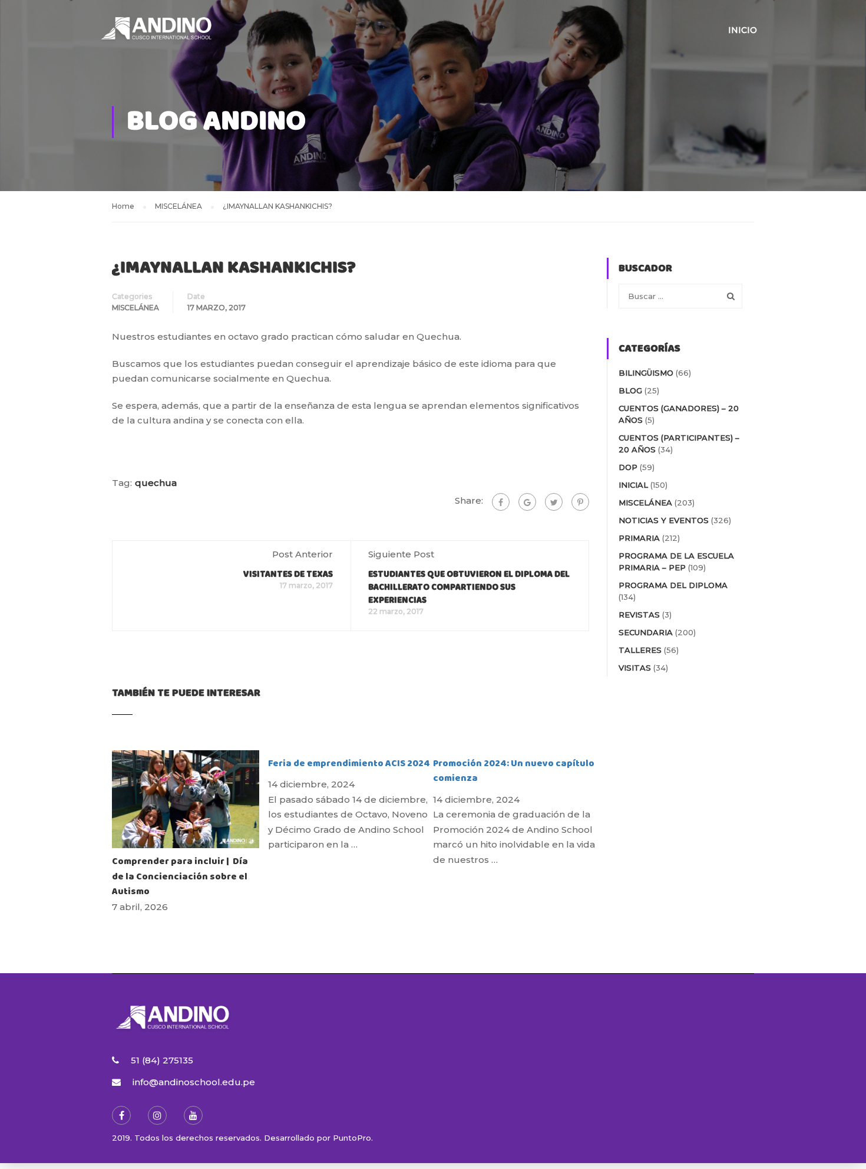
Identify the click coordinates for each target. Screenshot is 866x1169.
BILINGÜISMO (646, 372)
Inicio (742, 30)
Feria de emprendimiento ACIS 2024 (349, 763)
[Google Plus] (527, 502)
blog (630, 390)
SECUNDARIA (646, 632)
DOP (628, 467)
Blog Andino (216, 122)
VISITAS (635, 667)
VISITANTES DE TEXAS (288, 574)
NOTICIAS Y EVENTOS (664, 520)
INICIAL (633, 485)
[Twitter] (554, 502)
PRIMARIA (639, 538)
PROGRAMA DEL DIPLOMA (673, 585)
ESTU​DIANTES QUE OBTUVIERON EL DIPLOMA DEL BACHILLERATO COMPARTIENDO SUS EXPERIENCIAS (469, 587)
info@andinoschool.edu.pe (194, 1082)
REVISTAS (639, 614)
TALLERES (640, 650)
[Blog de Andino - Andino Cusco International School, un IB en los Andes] (156, 35)
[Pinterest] (580, 502)
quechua (156, 482)
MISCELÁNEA (135, 307)
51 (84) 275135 (162, 1060)
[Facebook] (501, 502)
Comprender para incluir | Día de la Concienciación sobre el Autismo (180, 876)
